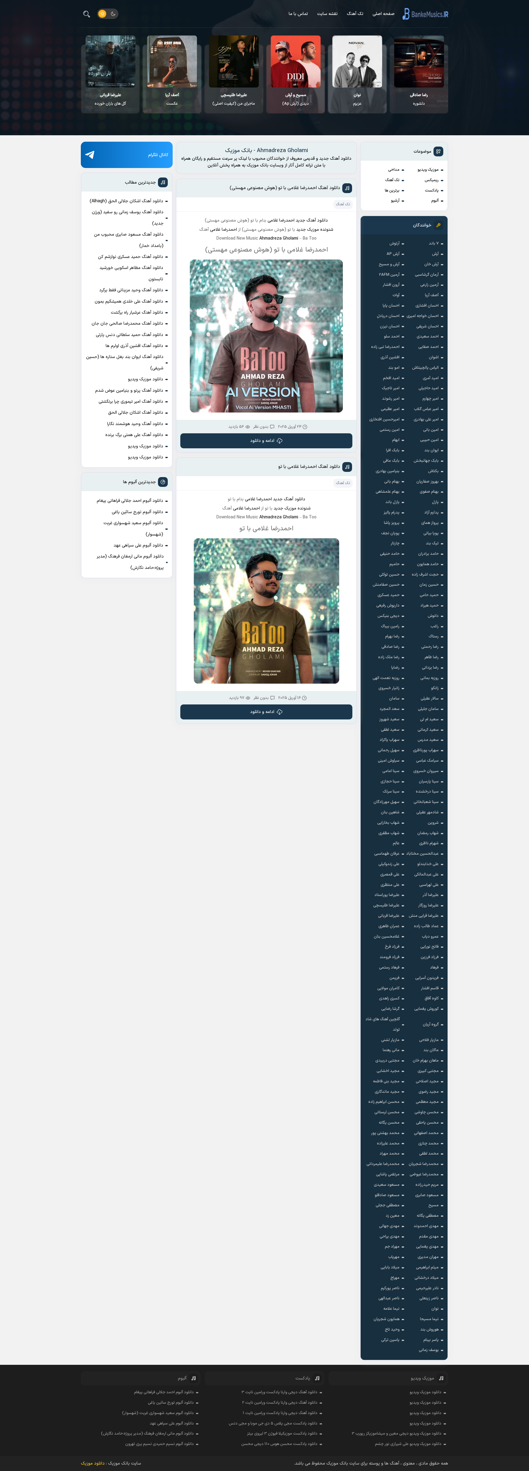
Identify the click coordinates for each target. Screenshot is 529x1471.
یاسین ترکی (390, 1340)
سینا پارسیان (429, 781)
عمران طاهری (389, 926)
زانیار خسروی (389, 688)
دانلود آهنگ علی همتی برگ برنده (134, 435)
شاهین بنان (390, 812)
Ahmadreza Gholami (278, 238)
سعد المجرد (390, 709)
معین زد (393, 1216)
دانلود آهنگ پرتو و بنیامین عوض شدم (129, 390)
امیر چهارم (430, 399)
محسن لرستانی (387, 1112)
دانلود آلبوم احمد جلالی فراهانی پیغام (130, 501)
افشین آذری (390, 357)
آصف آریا (432, 295)
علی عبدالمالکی (426, 875)
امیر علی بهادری (426, 419)
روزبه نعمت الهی (386, 678)
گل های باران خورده (172, 99)
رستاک (434, 636)
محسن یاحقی (427, 1123)
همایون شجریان (386, 1319)
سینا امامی (391, 771)
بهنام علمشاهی (388, 492)
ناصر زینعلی (429, 1298)
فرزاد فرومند (390, 957)
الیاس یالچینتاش (425, 368)
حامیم (394, 564)
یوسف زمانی (429, 1350)
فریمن (394, 978)
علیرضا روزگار (428, 905)
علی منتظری (390, 885)
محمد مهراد (390, 1154)
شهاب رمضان (428, 833)
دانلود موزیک (93, 1463)
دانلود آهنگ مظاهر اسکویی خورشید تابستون (131, 273)
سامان (394, 699)
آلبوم (435, 201)
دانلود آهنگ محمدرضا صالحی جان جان (127, 323)
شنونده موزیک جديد (314, 229)
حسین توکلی (389, 575)
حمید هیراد (429, 606)
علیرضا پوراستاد (387, 895)
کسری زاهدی (389, 998)
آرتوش (394, 244)
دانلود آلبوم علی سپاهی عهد (138, 545)
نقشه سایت (327, 14)
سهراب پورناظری (426, 750)
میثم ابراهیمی (427, 1267)
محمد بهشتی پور (385, 1133)
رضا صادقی (390, 647)
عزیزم (419, 99)
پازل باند (392, 502)
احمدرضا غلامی (281, 220)
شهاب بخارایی (388, 823)
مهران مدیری (428, 1257)
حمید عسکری (388, 595)
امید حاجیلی (428, 388)
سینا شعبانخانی (426, 802)
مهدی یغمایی (427, 1247)
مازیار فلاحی (429, 1040)
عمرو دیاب (430, 937)
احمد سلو (392, 337)
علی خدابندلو (428, 864)
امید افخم (391, 378)
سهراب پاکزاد (390, 740)
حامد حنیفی (390, 554)
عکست (234, 99)
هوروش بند (429, 1330)
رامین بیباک (390, 626)
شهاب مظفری (389, 833)
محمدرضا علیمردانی (383, 1164)
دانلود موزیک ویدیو (145, 379)
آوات (396, 295)
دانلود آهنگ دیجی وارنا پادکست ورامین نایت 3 (279, 1392)
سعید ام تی (429, 719)
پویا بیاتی (431, 533)
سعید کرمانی (428, 730)
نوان (435, 1309)
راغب (434, 626)
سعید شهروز (389, 719)
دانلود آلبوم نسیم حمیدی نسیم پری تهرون (159, 1444)
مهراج (395, 1278)
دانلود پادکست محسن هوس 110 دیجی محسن (279, 1444)
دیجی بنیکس (388, 616)
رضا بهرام (392, 636)
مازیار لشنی (390, 1040)
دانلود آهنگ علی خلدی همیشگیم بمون (129, 301)
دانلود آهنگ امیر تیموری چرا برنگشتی (131, 401)
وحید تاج (392, 1330)
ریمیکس (432, 180)
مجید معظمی (427, 1102)
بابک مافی (391, 461)
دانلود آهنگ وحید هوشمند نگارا (135, 424)
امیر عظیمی (390, 409)
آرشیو (395, 201)
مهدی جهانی (389, 1226)
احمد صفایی (428, 347)
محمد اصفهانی (426, 1133)
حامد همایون (428, 564)
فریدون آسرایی (427, 978)
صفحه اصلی (384, 14)
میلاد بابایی (390, 1267)
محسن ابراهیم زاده (384, 1102)
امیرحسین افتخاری (384, 419)
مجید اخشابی (388, 1071)
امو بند (394, 368)
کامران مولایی (388, 988)
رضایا (395, 668)
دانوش (433, 616)
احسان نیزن (390, 326)
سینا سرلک (391, 792)
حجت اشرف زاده (425, 575)
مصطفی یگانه (428, 1216)
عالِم (396, 843)
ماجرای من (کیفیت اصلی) (295, 99)
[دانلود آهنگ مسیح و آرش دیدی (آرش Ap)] (357, 61)
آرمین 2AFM (389, 275)
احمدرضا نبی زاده (385, 347)
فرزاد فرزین (430, 957)
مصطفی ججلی (388, 1205)
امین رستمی (390, 430)
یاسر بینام (431, 1340)
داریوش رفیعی (388, 606)
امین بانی (431, 430)
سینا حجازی (390, 781)
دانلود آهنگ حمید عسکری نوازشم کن (130, 257)
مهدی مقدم (429, 1237)
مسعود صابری (427, 1195)
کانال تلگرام (158, 155)
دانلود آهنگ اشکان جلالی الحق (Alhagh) (126, 201)
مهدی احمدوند (426, 1226)
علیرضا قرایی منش (424, 916)
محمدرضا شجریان (424, 1164)
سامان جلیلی (428, 709)
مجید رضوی (428, 1092)
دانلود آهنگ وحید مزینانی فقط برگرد (131, 290)
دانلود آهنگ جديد (312, 220)
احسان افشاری (427, 306)
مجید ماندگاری (387, 1092)
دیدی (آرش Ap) (357, 99)
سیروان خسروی (426, 771)
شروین (433, 823)
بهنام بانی (392, 482)
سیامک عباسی (427, 761)
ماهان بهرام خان (426, 1061)
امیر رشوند (391, 399)
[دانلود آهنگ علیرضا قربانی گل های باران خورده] (172, 61)
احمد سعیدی (428, 337)
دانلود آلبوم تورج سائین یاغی (137, 512)
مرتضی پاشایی (388, 1174)
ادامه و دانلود (262, 441)
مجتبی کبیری (428, 1071)
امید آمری (431, 378)
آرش (435, 254)
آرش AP (393, 254)
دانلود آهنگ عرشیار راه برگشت (137, 312)
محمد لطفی (429, 1154)
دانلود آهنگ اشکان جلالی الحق (135, 412)
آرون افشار (391, 285)
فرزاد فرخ (392, 947)
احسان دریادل (388, 316)
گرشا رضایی (390, 1009)
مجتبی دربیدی (387, 1061)
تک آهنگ (355, 14)
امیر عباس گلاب (426, 409)
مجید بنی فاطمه (386, 1081)
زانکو (435, 688)
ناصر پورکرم (390, 1288)
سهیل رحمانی (389, 750)
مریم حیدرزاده (427, 1185)
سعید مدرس (428, 740)
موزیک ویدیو (428, 170)
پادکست (432, 191)
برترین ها (392, 191)
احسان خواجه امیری (423, 316)
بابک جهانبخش (426, 461)
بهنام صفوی (429, 492)
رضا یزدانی (430, 668)
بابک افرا (393, 450)
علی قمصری (390, 875)
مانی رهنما (391, 1050)
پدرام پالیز (392, 513)
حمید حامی (429, 595)
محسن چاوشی (427, 1112)
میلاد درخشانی (427, 1278)
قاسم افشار (430, 988)
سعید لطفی (390, 730)
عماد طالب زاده (426, 926)
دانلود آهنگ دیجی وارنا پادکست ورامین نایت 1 (280, 1413)
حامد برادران (428, 554)
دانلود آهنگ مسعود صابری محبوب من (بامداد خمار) (128, 240)
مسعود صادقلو (387, 1195)
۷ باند (434, 244)
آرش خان (431, 264)
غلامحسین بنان (387, 937)
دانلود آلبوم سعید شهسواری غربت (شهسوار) (133, 528)
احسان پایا (391, 306)
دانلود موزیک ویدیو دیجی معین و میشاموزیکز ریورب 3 (396, 1434)
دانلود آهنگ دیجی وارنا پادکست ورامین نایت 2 (279, 1403)
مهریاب (394, 1257)
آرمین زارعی (429, 285)
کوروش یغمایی (426, 1009)
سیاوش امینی (389, 761)
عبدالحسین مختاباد (422, 854)
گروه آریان (431, 1024)
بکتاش (433, 471)
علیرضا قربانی (389, 916)
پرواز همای (430, 523)
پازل (435, 502)
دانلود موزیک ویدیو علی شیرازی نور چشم (408, 1444)
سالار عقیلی (430, 699)
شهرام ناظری (429, 843)
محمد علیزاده (388, 1144)
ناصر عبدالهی (389, 1298)
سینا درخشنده (427, 792)
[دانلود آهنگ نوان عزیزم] (419, 61)
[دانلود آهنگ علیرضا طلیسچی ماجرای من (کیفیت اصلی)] (296, 61)
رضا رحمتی (430, 647)
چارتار (395, 543)
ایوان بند (431, 450)
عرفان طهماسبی (387, 854)
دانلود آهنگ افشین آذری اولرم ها (134, 346)
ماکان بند (431, 1050)
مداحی (394, 170)
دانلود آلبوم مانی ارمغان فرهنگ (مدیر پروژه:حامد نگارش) (130, 562)
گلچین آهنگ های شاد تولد (383, 1024)
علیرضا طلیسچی (386, 905)
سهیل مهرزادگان (386, 802)
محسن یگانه (389, 1123)
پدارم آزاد (431, 513)
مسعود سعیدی (387, 1185)
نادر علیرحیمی (427, 1288)
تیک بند (432, 543)
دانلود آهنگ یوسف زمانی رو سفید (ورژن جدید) (127, 217)
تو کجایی (110, 99)
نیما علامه (391, 1309)
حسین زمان (429, 585)
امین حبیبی (429, 440)
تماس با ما (298, 14)
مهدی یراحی (390, 1237)
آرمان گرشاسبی (427, 275)
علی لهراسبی (429, 885)
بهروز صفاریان (427, 482)
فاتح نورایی (429, 947)
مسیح (433, 1205)
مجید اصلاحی (427, 1081)
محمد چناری (428, 1144)
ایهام (396, 440)
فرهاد (434, 968)
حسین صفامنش (386, 585)
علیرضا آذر (430, 895)
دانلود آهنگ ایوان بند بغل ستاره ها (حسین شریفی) (124, 362)
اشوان (434, 357)
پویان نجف (390, 533)
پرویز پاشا (392, 523)
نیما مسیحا (429, 1319)
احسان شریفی (427, 326)
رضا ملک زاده (389, 657)
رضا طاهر (431, 657)
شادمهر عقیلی (427, 812)
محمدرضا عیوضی (424, 1174)
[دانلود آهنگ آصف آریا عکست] (234, 61)
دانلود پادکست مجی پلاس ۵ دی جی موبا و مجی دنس (273, 1424)
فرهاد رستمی (389, 968)
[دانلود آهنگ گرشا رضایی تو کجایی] (111, 61)
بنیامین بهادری (388, 471)
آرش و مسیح (389, 264)
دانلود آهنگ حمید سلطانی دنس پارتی (129, 335)
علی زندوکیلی (389, 864)
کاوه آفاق (432, 998)
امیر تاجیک (391, 388)
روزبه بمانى (429, 678)
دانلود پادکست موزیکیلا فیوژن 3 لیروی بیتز (282, 1434)
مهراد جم (392, 1247)
